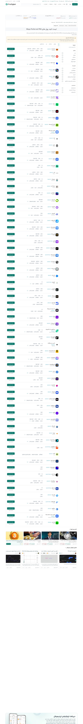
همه (58, 44)
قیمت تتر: (47, 1)
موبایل (55, 44)
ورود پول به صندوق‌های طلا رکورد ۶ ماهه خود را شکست (32, 541)
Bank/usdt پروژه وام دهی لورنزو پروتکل (30, 551)
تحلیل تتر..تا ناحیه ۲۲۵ (72, 551)
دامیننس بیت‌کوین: (71, 1)
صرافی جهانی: (62, 1)
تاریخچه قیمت (61, 25)
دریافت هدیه (8, 543)
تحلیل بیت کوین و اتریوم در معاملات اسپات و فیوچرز (49, 551)
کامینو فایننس (58, 18)
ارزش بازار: (56, 1)
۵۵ (61, 16)
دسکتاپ (50, 44)
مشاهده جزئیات (11, 50)
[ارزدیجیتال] (10, 4)
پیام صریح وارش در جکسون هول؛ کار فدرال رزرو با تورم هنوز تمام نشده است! (50, 541)
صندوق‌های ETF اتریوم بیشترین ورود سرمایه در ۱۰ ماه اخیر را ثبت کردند (68, 541)
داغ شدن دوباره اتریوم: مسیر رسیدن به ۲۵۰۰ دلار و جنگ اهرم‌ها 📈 (12, 551)
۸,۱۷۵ (70, 16)
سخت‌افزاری (42, 44)
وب (46, 44)
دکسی (70, 18)
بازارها (66, 25)
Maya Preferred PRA (72, 25)
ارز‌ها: (77, 1)
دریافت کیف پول (10, 48)
